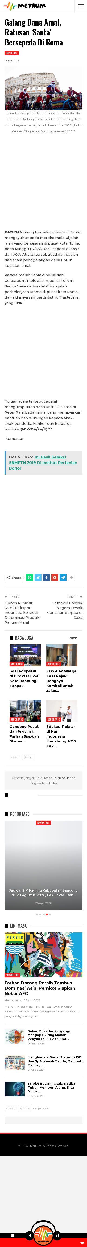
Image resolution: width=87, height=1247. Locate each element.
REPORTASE (11, 53)
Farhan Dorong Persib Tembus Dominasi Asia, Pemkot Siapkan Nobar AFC (40, 988)
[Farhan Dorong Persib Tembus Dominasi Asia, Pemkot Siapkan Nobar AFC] (43, 954)
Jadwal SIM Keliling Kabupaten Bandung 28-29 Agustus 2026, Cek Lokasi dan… (43, 893)
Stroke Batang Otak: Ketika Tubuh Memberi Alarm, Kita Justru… (51, 1087)
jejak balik (62, 778)
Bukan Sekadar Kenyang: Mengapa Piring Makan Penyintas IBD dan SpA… (49, 1035)
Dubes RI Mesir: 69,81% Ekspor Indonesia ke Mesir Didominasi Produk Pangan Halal (22, 613)
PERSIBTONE (12, 975)
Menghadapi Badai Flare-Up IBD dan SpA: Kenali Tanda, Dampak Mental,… (55, 1061)
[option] (43, 866)
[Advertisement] (43, 184)
